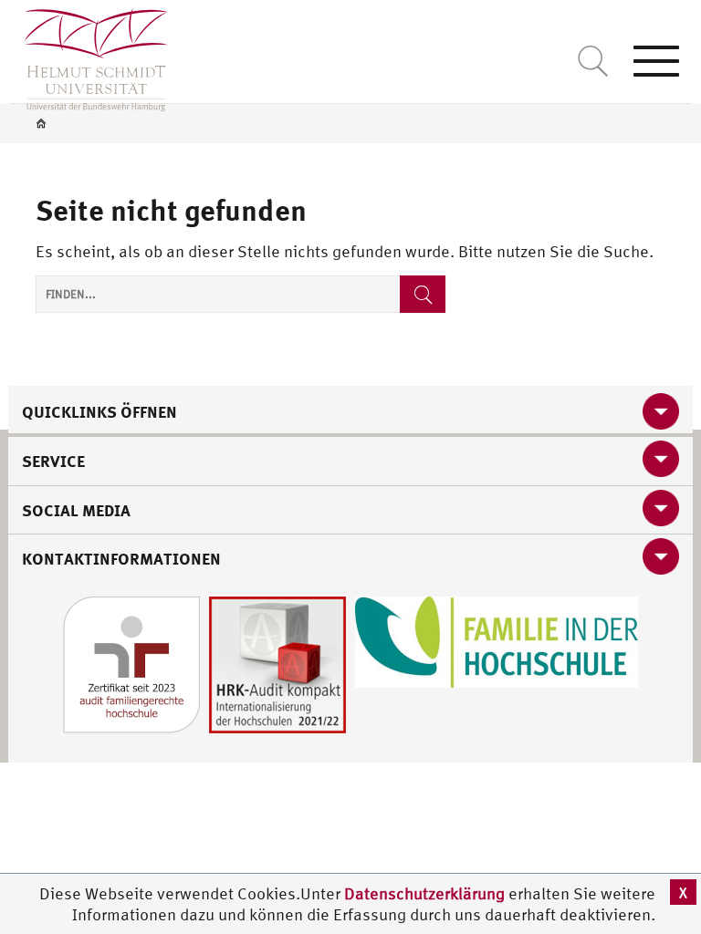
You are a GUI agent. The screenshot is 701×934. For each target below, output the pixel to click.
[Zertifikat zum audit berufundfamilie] (131, 662)
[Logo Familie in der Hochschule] (496, 639)
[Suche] (422, 294)
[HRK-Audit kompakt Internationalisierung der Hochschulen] (277, 662)
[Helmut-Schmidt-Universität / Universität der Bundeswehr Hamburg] (88, 55)
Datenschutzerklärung (424, 893)
